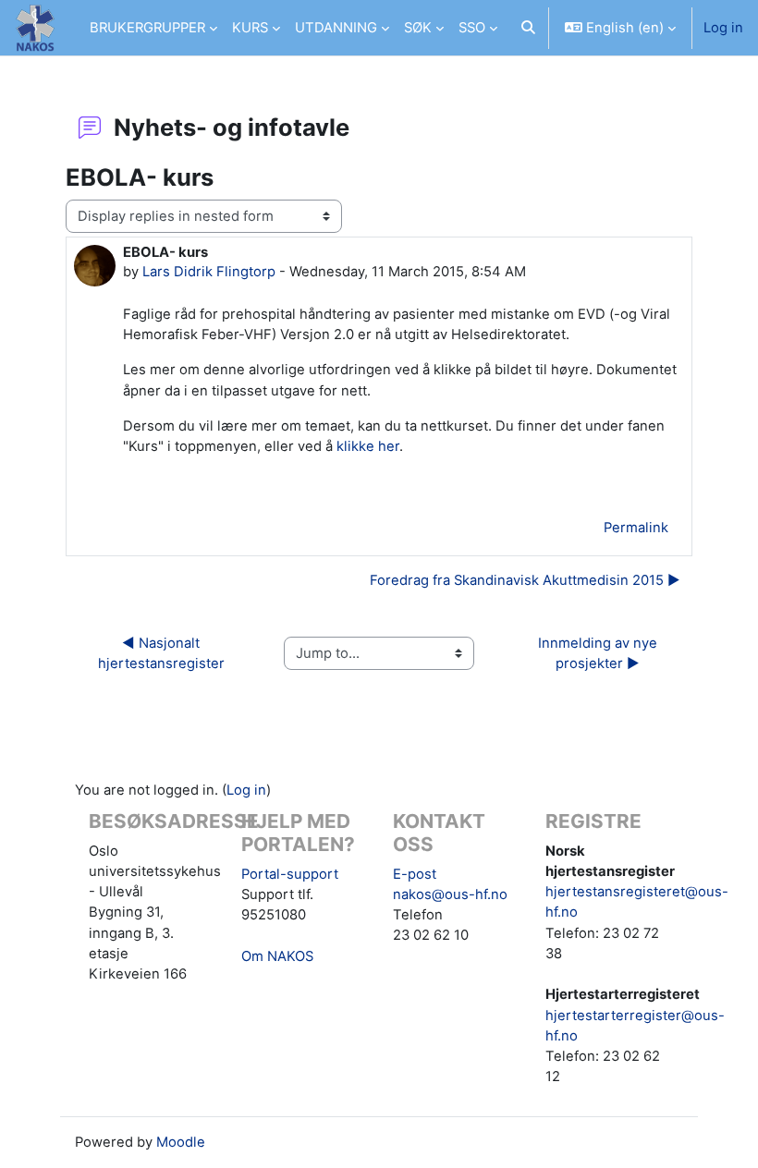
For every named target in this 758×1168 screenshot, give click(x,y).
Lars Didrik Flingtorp (208, 271)
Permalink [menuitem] (636, 527)
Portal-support (289, 874)
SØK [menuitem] (418, 27)
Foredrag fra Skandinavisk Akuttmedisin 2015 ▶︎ (525, 580)
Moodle (180, 1142)
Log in (723, 27)
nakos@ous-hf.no (450, 894)
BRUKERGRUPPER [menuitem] (147, 27)
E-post (414, 874)
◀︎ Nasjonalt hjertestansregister (161, 653)
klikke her (367, 446)
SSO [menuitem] (471, 27)
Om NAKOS (277, 956)
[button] (528, 27)
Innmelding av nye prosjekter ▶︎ (599, 653)
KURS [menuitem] (250, 27)
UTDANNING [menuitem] (336, 27)
